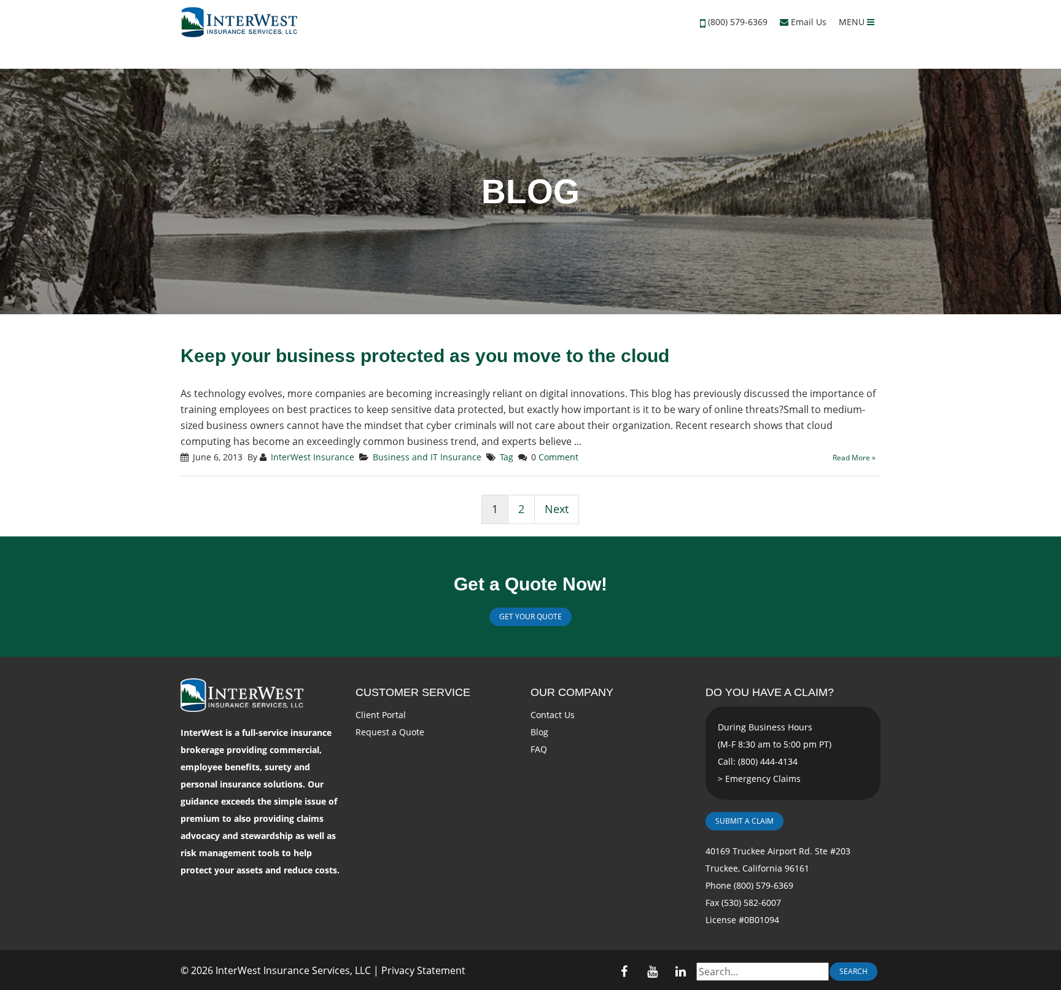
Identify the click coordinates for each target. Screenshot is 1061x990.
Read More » (854, 457)
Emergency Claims (763, 778)
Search (853, 971)
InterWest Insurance (312, 457)
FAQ (538, 749)
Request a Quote (390, 732)
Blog (539, 732)
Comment (558, 457)
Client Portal (381, 715)
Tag (506, 457)
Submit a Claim (744, 821)
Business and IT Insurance (427, 457)
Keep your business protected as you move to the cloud (425, 356)
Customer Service (413, 692)
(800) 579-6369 (738, 22)
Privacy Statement (423, 970)
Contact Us (552, 715)
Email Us (807, 22)
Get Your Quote (530, 616)
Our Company (571, 692)
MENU (853, 22)
